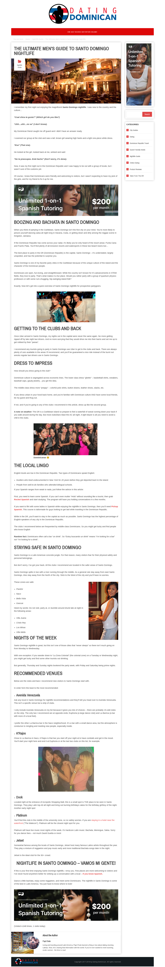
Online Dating (134, 163)
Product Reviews (136, 169)
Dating (132, 137)
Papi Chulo (47, 941)
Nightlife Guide (19, 66)
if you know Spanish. (93, 874)
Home (68, 32)
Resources (78, 32)
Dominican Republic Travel (139, 143)
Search (147, 114)
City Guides (134, 130)
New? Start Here (86, 32)
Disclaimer (94, 32)
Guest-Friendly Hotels (137, 150)
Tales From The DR (137, 176)
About (72, 32)
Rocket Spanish (21, 499)
